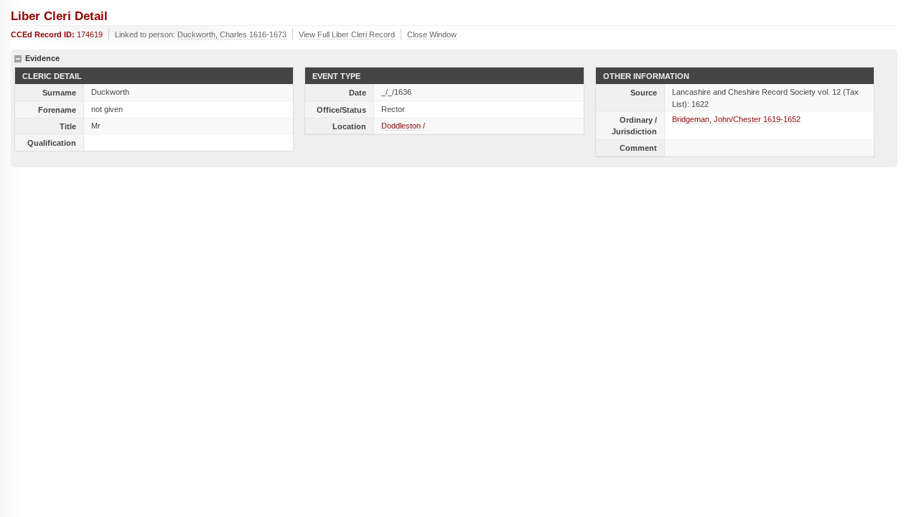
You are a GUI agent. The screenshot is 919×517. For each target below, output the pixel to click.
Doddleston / (403, 125)
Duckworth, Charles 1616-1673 (231, 34)
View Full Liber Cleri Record (347, 34)
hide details (18, 58)
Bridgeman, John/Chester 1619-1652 (736, 119)
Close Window (432, 34)
